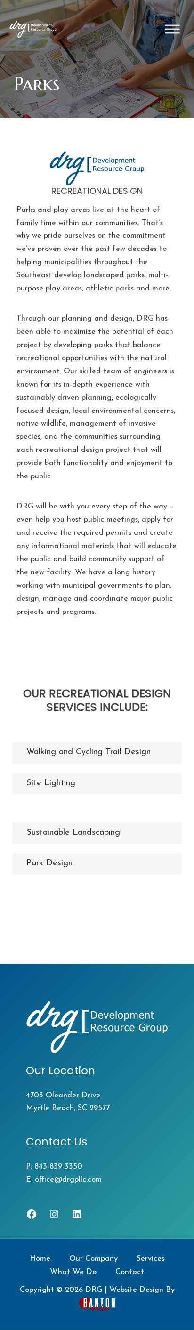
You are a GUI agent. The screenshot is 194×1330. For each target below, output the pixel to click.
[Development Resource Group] (33, 29)
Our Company (93, 1259)
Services (150, 1259)
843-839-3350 (58, 1166)
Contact (129, 1272)
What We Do (73, 1272)
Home (40, 1259)
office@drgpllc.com (68, 1180)
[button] (97, 833)
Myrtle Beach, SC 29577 (68, 1108)
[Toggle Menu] (172, 29)
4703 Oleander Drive (63, 1095)
